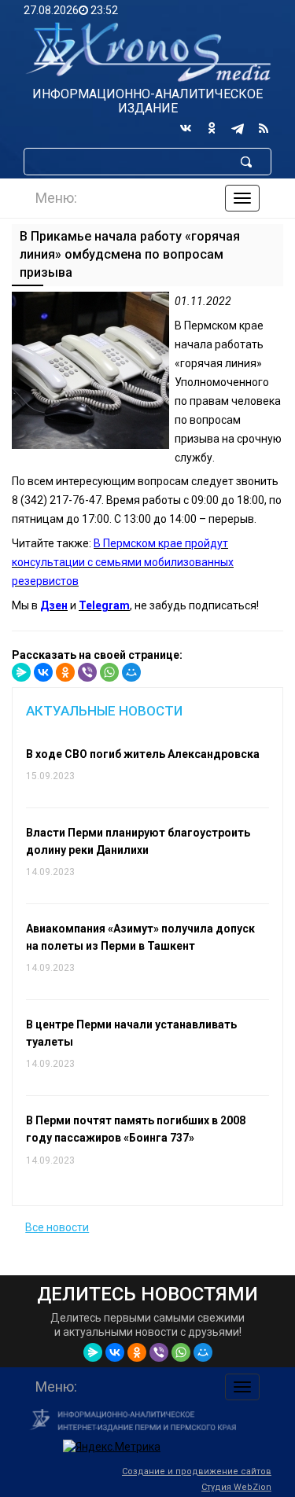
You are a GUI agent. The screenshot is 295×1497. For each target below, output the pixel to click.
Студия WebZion (236, 1487)
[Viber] (87, 672)
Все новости (57, 1227)
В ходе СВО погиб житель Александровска (143, 754)
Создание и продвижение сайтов (196, 1471)
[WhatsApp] (109, 672)
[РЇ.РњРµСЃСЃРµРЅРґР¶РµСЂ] (21, 672)
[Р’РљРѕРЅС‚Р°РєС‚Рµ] (43, 672)
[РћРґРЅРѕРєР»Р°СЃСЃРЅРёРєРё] (65, 672)
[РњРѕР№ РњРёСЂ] (131, 672)
